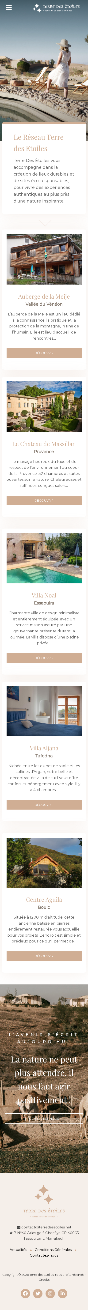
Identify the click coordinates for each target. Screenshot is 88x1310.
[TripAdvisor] (37, 1293)
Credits (44, 1279)
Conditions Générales (53, 1249)
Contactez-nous (44, 1118)
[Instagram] (50, 1293)
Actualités (18, 1249)
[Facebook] (25, 1293)
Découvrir (44, 500)
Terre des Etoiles (42, 1274)
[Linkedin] (62, 1293)
